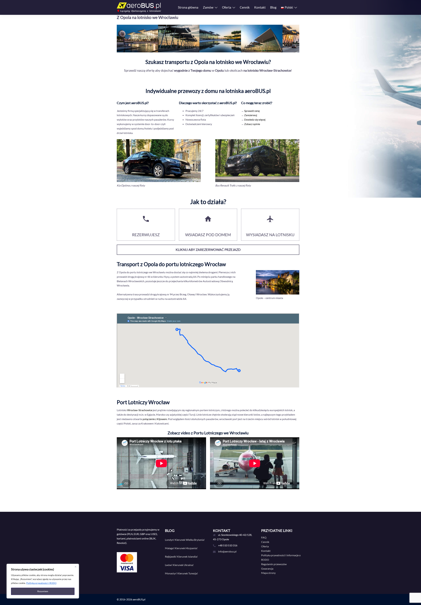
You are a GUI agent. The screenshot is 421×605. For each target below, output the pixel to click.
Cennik (245, 7)
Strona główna (188, 7)
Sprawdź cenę (252, 110)
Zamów (208, 7)
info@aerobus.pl (227, 551)
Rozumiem (42, 591)
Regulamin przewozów (274, 564)
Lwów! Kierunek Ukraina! (179, 564)
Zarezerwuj (250, 115)
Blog (273, 7)
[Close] (75, 567)
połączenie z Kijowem (155, 419)
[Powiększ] (295, 143)
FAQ (263, 537)
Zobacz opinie (252, 124)
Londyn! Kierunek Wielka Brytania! (185, 539)
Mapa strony (268, 572)
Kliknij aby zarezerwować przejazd (208, 250)
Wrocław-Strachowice (139, 410)
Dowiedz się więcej (254, 119)
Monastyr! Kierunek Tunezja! (181, 573)
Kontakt (260, 7)
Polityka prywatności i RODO (41, 583)
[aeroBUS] (139, 7)
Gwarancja (267, 568)
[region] (43, 581)
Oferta (226, 7)
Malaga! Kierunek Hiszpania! (181, 548)
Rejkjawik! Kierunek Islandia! (181, 556)
